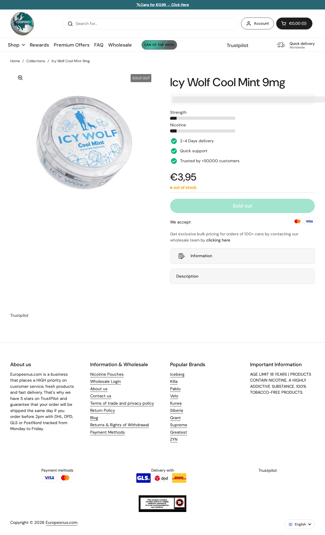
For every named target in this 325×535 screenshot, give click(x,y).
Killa (173, 381)
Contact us (100, 395)
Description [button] (187, 276)
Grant (175, 417)
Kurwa (176, 403)
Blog (94, 417)
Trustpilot (237, 45)
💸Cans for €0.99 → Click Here (162, 5)
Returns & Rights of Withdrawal (119, 424)
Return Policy (102, 410)
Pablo (175, 388)
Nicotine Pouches (107, 374)
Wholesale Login (105, 381)
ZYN (173, 439)
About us (99, 388)
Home (15, 61)
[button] (294, 23)
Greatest (178, 432)
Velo (174, 395)
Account (261, 23)
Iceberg (177, 374)
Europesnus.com (61, 522)
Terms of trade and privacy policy (122, 403)
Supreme (178, 424)
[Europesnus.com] (22, 24)
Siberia (176, 410)
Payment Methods (107, 432)
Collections (35, 61)
